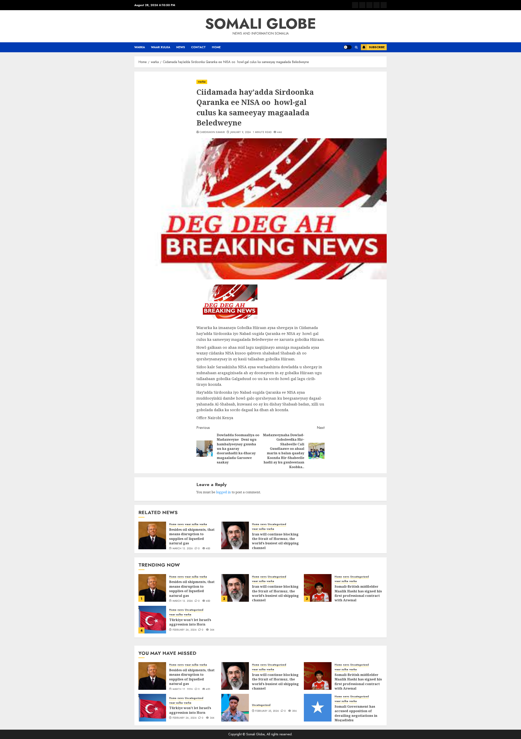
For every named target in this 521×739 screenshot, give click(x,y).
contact (198, 47)
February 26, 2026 (185, 630)
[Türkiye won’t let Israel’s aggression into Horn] (152, 619)
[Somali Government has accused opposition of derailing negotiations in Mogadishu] (318, 708)
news (180, 47)
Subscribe (377, 47)
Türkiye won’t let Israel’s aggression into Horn (190, 622)
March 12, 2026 (183, 548)
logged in (223, 492)
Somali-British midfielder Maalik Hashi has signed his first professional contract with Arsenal (358, 593)
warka (139, 47)
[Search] (356, 47)
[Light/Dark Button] (348, 47)
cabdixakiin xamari (212, 132)
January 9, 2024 (240, 132)
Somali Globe (260, 23)
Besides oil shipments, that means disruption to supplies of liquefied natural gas (192, 536)
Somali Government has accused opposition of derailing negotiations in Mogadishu (356, 713)
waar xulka (160, 47)
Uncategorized (277, 524)
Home (216, 47)
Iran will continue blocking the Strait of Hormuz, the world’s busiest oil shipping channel (275, 541)
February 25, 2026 (267, 711)
